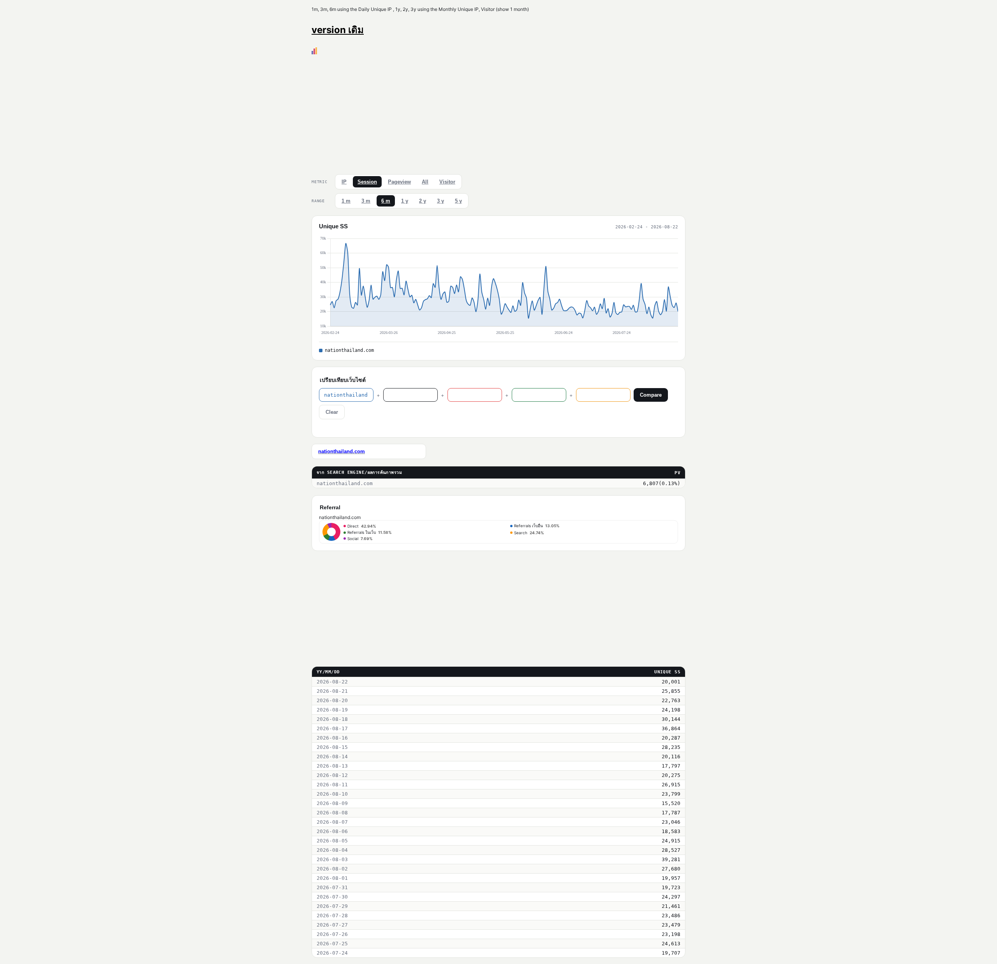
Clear (332, 412)
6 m (385, 201)
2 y (422, 201)
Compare (651, 395)
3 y (440, 201)
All (425, 182)
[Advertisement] (498, 112)
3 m (365, 201)
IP (344, 182)
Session (367, 182)
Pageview (399, 182)
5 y (458, 201)
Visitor (447, 182)
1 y (404, 201)
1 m (346, 201)
